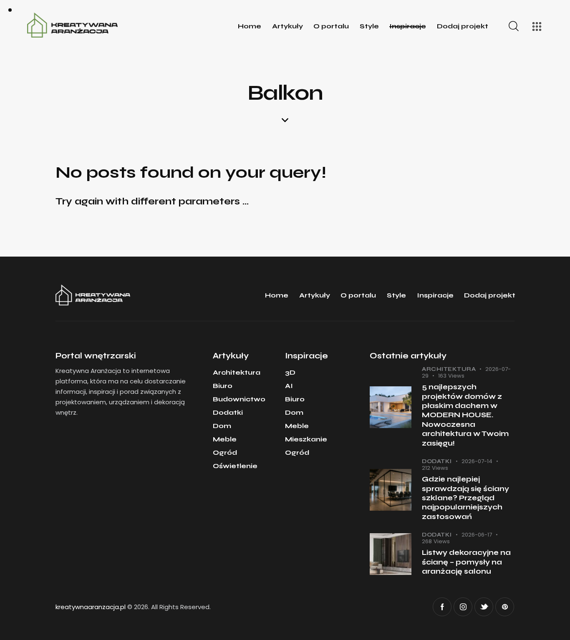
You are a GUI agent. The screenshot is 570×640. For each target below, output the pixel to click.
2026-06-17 (477, 535)
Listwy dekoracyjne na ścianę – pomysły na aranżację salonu (466, 562)
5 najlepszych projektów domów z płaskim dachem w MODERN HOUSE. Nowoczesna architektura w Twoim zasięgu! (465, 415)
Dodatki (437, 461)
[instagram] (463, 606)
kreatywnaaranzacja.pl (90, 606)
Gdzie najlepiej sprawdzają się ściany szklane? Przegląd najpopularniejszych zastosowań (465, 498)
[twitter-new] (483, 606)
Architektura (449, 369)
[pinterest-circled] (504, 606)
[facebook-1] (442, 606)
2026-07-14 (477, 461)
